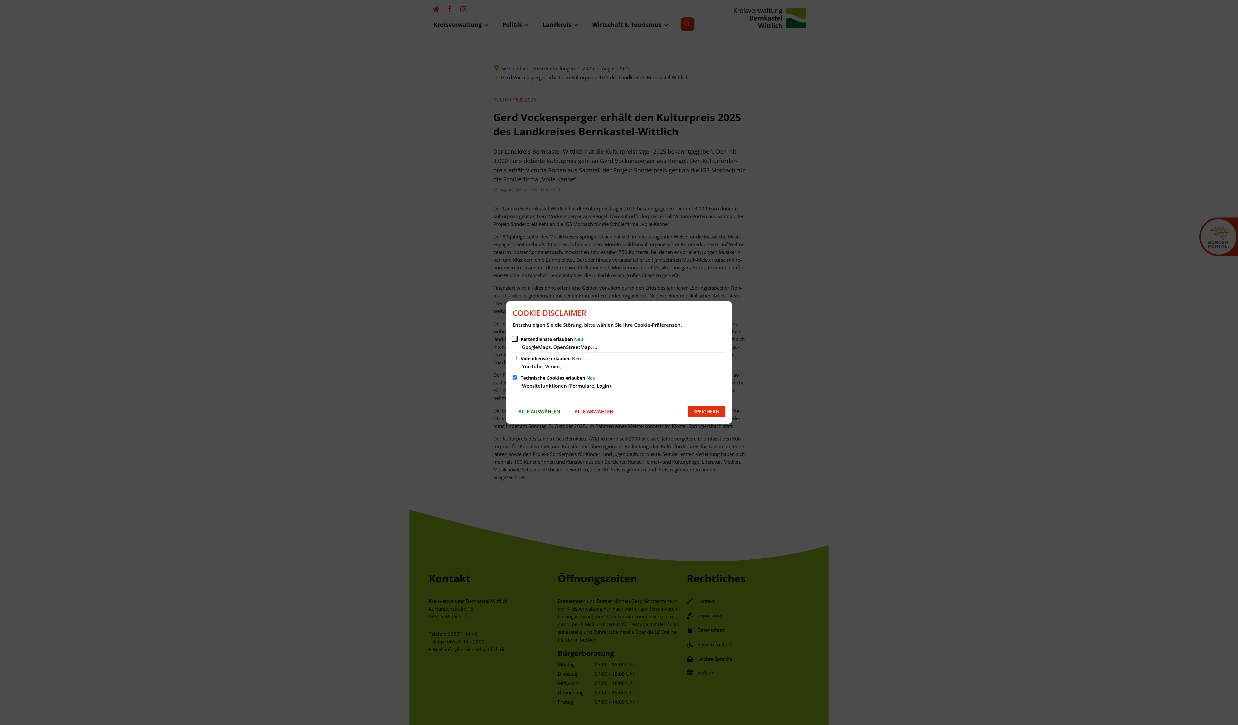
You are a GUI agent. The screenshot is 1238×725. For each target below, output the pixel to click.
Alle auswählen (539, 411)
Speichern (706, 411)
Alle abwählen (594, 411)
